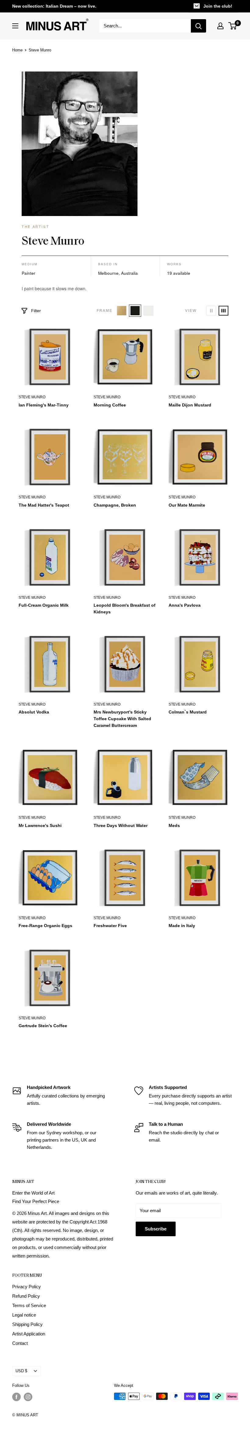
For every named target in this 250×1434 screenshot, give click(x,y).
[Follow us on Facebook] (16, 1397)
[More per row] (223, 311)
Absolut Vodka (34, 712)
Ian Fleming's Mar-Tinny (44, 405)
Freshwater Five (110, 925)
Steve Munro (32, 397)
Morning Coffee (110, 405)
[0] (233, 26)
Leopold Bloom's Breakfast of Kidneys (124, 608)
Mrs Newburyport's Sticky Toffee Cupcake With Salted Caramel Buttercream (122, 718)
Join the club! (217, 6)
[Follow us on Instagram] (28, 1397)
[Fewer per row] (211, 311)
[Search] (198, 26)
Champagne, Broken (115, 505)
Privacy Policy (26, 1286)
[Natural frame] (122, 311)
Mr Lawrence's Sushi (40, 825)
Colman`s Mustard (188, 712)
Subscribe (155, 1228)
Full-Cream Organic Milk (44, 605)
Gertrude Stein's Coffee (43, 1025)
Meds (174, 825)
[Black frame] (135, 311)
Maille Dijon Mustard (190, 405)
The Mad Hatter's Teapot (44, 505)
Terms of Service (29, 1305)
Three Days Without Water (121, 825)
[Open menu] (15, 25)
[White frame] (148, 311)
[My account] (220, 26)
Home (17, 50)
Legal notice (24, 1314)
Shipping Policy (27, 1324)
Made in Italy (182, 925)
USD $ (21, 1371)
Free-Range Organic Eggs (45, 925)
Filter (36, 310)
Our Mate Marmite (187, 505)
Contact (20, 1343)
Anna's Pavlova (185, 605)
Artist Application (28, 1333)
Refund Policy (26, 1296)
